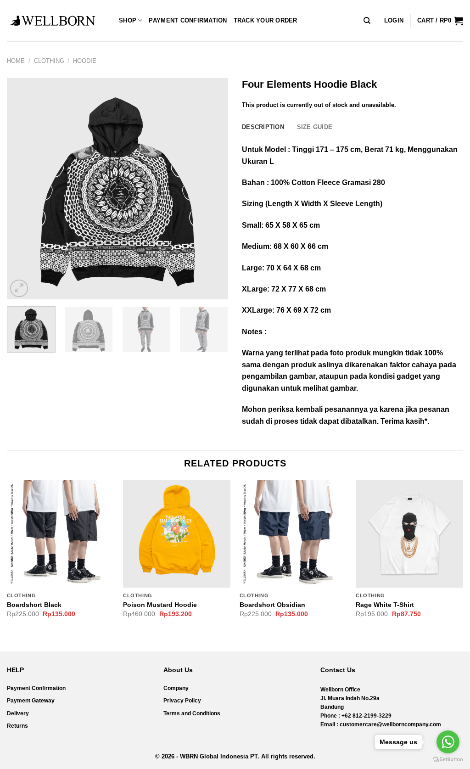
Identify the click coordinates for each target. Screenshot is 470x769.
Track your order (265, 20)
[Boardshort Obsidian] (293, 534)
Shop (127, 20)
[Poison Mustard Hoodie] (176, 534)
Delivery (18, 713)
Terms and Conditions (191, 713)
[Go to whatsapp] (447, 741)
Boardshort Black (34, 604)
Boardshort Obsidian (272, 604)
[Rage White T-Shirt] (409, 534)
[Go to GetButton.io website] (448, 760)
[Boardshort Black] (60, 534)
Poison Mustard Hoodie (160, 604)
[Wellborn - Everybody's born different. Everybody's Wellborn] (53, 20)
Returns (17, 726)
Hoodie (84, 60)
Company (176, 688)
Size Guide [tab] (315, 126)
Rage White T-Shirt (385, 604)
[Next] (212, 189)
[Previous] (23, 189)
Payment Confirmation (188, 20)
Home (16, 60)
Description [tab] (263, 126)
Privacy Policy (182, 700)
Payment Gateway (31, 700)
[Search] (367, 20)
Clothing (49, 60)
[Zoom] (19, 288)
